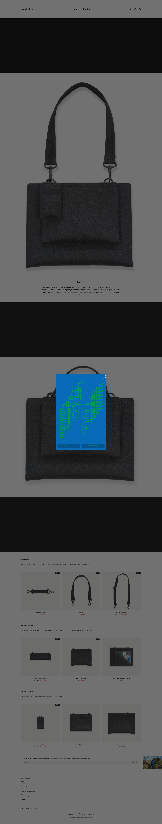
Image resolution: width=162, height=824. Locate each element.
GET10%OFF (93, 446)
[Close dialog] (104, 376)
